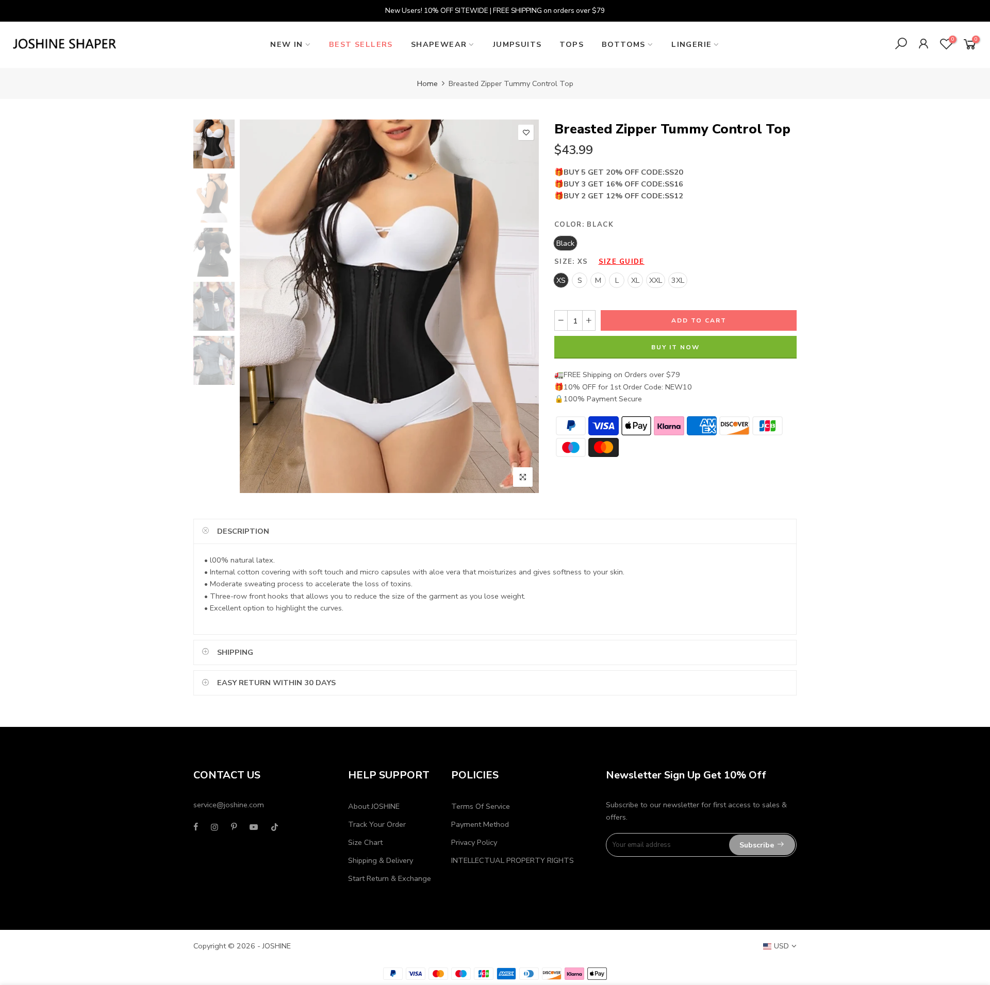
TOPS (571, 44)
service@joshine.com (228, 805)
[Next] (522, 306)
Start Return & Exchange (389, 878)
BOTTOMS (624, 44)
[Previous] (256, 306)
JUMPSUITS (517, 44)
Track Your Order (377, 824)
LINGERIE (691, 44)
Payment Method (480, 824)
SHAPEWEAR (439, 44)
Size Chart (365, 842)
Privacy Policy (474, 842)
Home (427, 83)
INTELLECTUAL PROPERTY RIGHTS (512, 860)
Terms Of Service (480, 806)
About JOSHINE (374, 806)
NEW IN (286, 44)
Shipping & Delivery (380, 860)
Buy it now (675, 347)
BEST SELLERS (361, 44)
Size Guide (622, 261)
